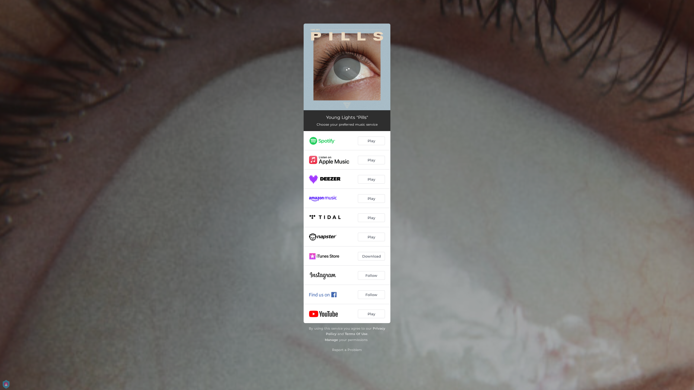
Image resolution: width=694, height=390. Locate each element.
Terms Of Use (356, 334)
